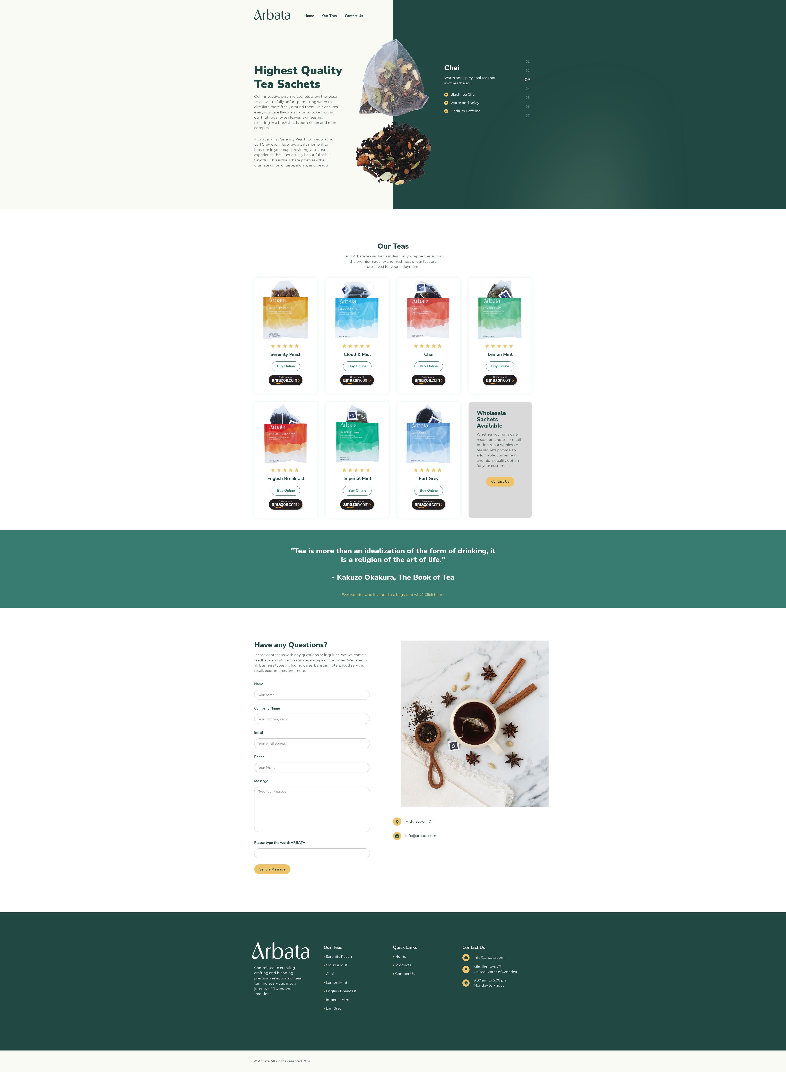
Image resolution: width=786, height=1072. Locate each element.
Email (258, 732)
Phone (259, 757)
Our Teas (329, 16)
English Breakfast (341, 991)
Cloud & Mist (337, 965)
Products (403, 965)
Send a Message (272, 869)
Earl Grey (333, 1008)
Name (259, 684)
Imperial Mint (338, 1000)
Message (261, 781)
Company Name (267, 708)
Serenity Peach (339, 956)
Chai (330, 974)
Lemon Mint (336, 982)
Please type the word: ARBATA (279, 842)
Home (309, 16)
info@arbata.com (420, 836)
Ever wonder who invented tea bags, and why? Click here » (393, 595)
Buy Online (286, 366)
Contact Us (354, 16)
